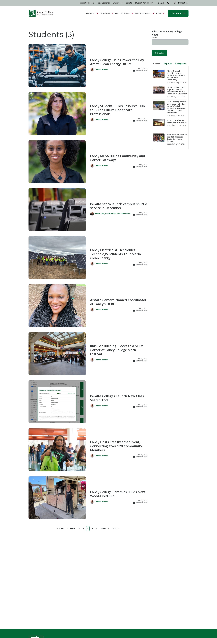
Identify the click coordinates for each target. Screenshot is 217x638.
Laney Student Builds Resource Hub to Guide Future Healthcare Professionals (117, 110)
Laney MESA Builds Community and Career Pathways (117, 158)
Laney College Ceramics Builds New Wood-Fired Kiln (117, 494)
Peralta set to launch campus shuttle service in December (118, 206)
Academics (91, 13)
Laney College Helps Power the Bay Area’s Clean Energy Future (117, 62)
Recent (156, 63)
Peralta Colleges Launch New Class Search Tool (117, 398)
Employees (118, 3)
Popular (168, 63)
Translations (183, 3)
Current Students (86, 3)
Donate (129, 3)
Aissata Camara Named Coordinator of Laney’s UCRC (118, 302)
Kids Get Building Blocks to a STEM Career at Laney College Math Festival (117, 350)
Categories (180, 63)
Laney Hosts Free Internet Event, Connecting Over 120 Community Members (116, 446)
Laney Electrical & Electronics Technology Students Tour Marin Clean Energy (115, 254)
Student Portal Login (144, 3)
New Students (103, 3)
